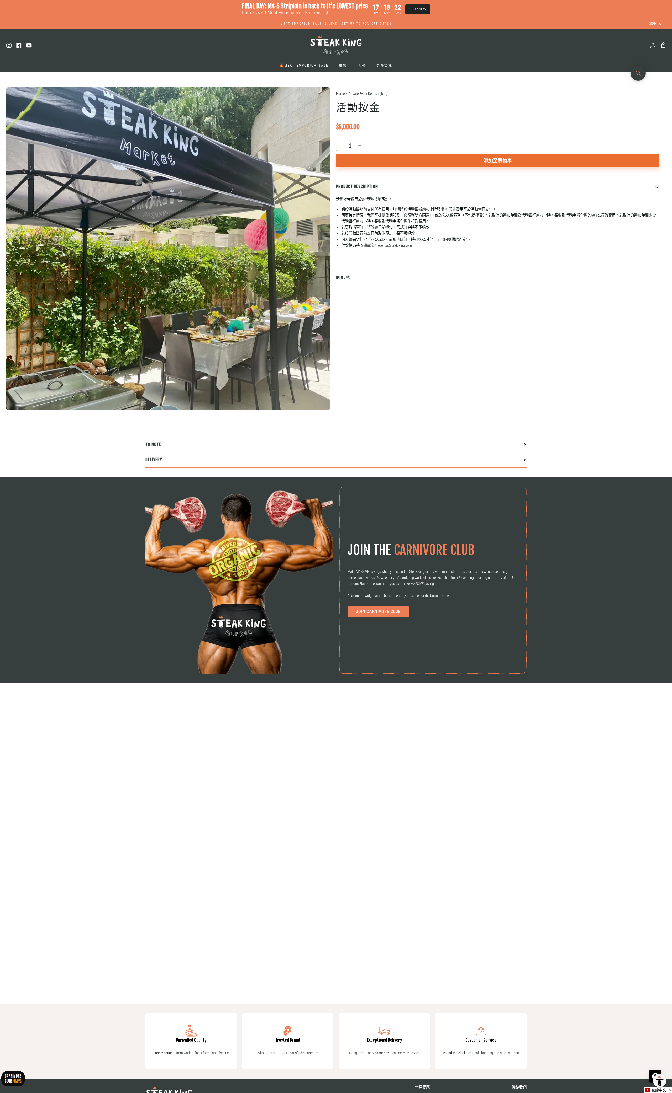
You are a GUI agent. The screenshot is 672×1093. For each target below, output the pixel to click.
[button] (658, 1090)
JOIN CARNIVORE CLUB (378, 611)
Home (340, 93)
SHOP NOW (418, 9)
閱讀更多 (343, 277)
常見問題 (422, 1087)
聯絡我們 (519, 1087)
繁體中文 (655, 23)
